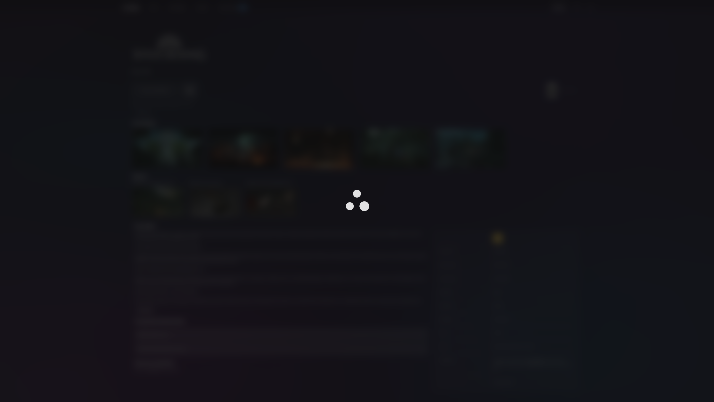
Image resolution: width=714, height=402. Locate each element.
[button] (357, 199)
